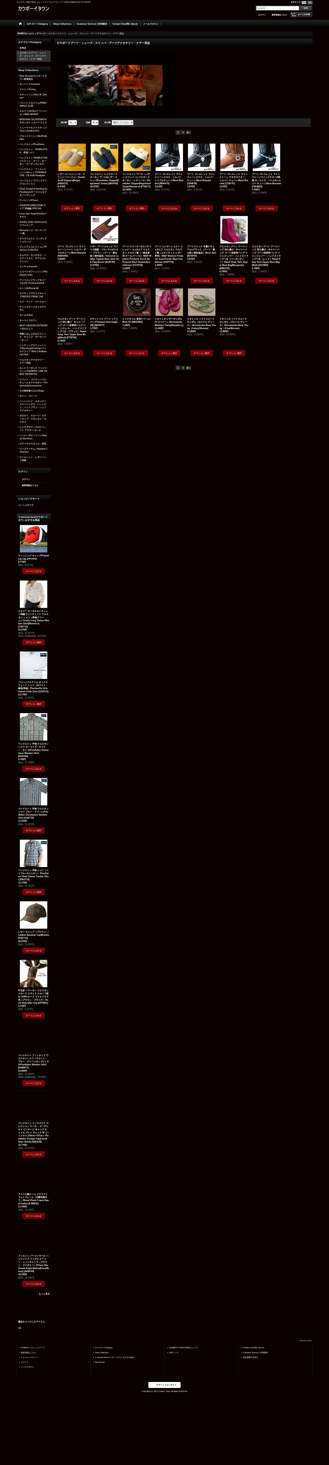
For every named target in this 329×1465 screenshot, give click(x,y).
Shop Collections (102, 1353)
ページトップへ (306, 1341)
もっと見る (44, 1293)
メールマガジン (27, 1367)
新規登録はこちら (279, 15)
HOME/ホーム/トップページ (33, 1348)
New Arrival (99, 1362)
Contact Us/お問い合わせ (253, 1348)
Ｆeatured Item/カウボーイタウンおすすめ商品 (114, 1357)
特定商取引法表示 (250, 1357)
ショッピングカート (29, 1357)
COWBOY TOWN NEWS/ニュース (183, 1348)
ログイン (262, 15)
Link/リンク (174, 1353)
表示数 (64, 122)
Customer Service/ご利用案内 (255, 1353)
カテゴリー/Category (104, 1348)
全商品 (23, 48)
